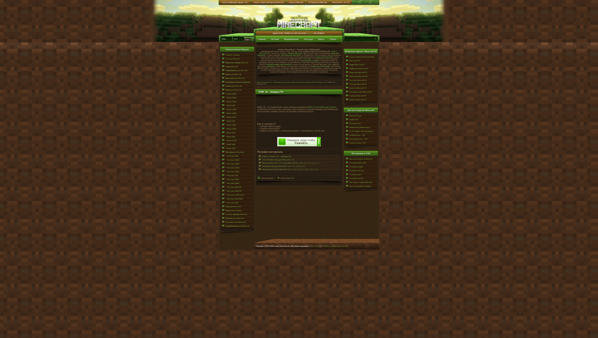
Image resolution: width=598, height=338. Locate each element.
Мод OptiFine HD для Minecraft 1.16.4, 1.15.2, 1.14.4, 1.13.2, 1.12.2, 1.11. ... (291, 169)
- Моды (230, 94)
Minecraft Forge (355, 116)
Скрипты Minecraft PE (357, 88)
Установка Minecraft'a (357, 163)
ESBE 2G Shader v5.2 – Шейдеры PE (276, 156)
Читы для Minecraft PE (358, 84)
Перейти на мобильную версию (335, 246)
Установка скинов (356, 178)
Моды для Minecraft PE (358, 72)
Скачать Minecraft (232, 59)
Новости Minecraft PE (357, 100)
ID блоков (325, 66)
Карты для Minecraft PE (358, 76)
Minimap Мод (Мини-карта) (359, 127)
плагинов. (270, 66)
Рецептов (315, 66)
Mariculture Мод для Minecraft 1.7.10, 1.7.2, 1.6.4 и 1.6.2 (283, 166)
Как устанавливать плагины (360, 186)
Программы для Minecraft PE (360, 92)
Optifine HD (353, 120)
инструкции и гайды (310, 61)
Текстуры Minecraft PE (358, 80)
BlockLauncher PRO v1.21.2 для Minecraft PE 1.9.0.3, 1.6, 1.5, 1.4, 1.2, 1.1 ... (291, 163)
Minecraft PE (356, 65)
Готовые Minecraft (236, 214)
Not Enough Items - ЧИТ (358, 139)
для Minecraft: (233, 90)
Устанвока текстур (356, 171)
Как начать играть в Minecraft (360, 159)
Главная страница (232, 55)
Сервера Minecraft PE (357, 96)
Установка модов (356, 167)
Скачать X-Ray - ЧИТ (357, 143)
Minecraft (236, 63)
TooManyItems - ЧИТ (357, 135)
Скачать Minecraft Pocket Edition (362, 57)
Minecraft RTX (354, 61)
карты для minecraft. (324, 57)
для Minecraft (236, 70)
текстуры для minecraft (290, 55)
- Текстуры (231, 156)
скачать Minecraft (295, 53)
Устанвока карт (355, 174)
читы (309, 59)
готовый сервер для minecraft (279, 64)
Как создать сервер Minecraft (360, 182)
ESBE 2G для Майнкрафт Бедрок (321, 107)
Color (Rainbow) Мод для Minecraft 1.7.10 (278, 160)
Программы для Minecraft (235, 222)
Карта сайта (314, 246)
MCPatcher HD (355, 123)
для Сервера (233, 210)
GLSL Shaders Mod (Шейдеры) (361, 131)
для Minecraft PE (358, 69)
